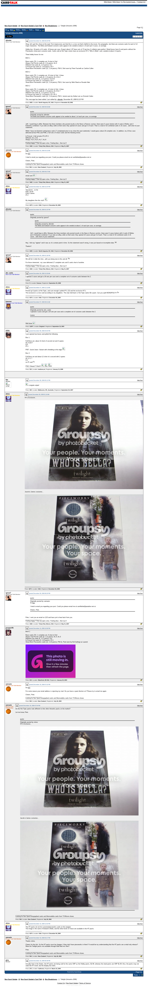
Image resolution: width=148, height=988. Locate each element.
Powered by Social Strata (74, 972)
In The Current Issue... (128, 2)
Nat (7, 380)
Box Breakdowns (51, 26)
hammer (9, 301)
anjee (7, 330)
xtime (8, 186)
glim (7, 960)
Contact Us (141, 2)
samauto (9, 150)
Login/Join (139, 33)
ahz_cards (9, 273)
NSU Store (116, 2)
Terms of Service (85, 983)
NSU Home (107, 2)
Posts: (29, 102)
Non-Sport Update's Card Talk (31, 26)
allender (8, 40)
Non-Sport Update (11, 26)
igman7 (8, 106)
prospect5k (10, 628)
